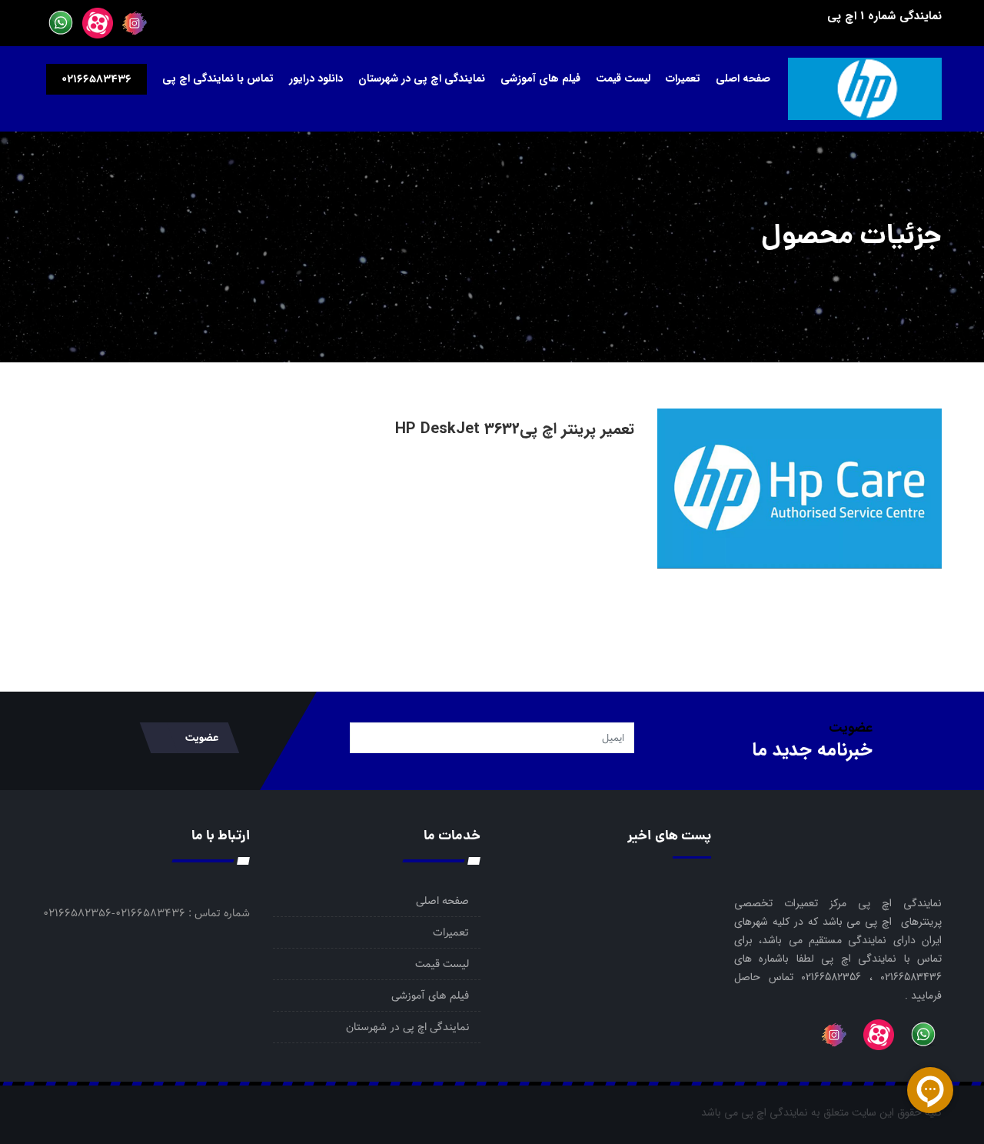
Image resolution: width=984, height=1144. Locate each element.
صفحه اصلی (743, 78)
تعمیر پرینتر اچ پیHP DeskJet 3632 (514, 429)
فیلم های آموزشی (540, 78)
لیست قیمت (623, 78)
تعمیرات (683, 78)
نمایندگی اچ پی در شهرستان (421, 78)
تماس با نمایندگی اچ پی (218, 78)
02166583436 (96, 79)
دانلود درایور (316, 78)
